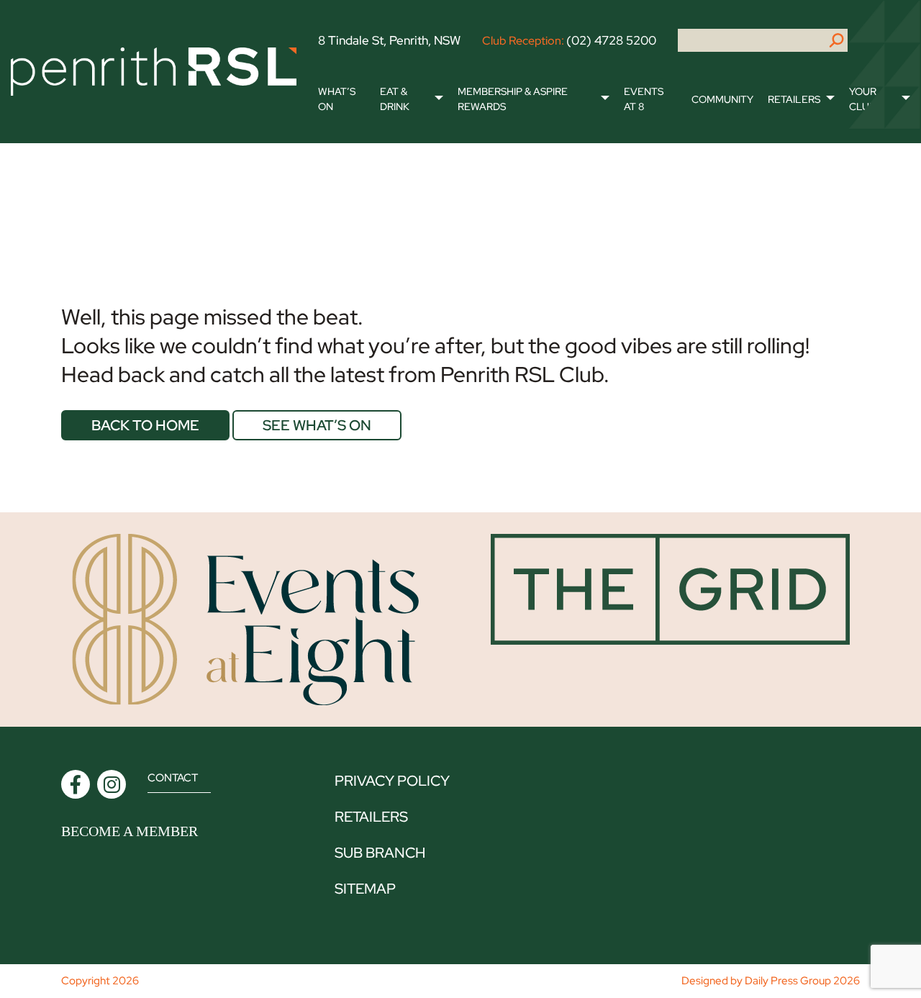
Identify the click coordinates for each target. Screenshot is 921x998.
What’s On (336, 99)
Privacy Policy (392, 780)
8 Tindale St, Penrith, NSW (389, 40)
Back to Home (145, 425)
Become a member (129, 831)
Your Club (862, 99)
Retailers (794, 99)
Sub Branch (380, 852)
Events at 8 (643, 99)
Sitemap (365, 888)
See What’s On (317, 425)
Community (722, 99)
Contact (173, 778)
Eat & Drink (394, 99)
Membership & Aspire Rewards (513, 99)
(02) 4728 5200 (611, 40)
